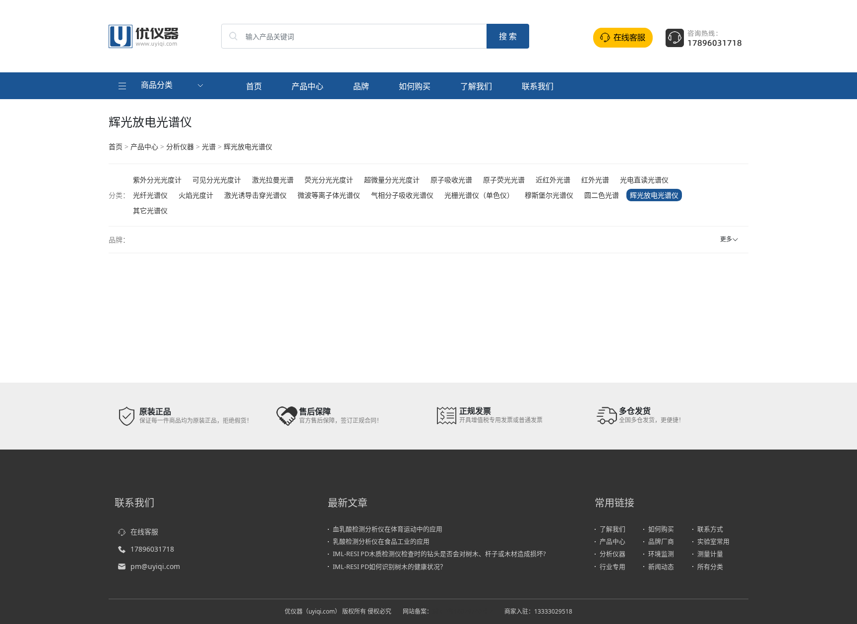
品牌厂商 (661, 541)
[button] (162, 85)
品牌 (361, 86)
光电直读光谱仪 (644, 179)
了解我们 (476, 86)
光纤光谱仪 (150, 195)
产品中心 (307, 86)
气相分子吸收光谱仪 (402, 195)
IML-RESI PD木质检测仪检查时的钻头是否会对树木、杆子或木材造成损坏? (439, 553)
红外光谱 (595, 179)
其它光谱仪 (150, 210)
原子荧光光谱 (504, 179)
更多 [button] (726, 239)
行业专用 (612, 566)
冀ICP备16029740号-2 (462, 611)
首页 (254, 86)
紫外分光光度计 (157, 179)
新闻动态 (661, 566)
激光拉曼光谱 (273, 179)
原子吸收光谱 (451, 179)
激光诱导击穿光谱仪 (255, 195)
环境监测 (661, 553)
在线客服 (144, 531)
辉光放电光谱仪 (248, 146)
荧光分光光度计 (329, 179)
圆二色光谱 (601, 195)
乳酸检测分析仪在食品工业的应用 (381, 541)
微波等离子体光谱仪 (329, 195)
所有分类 (710, 566)
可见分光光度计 (216, 179)
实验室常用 (713, 541)
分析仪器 (180, 146)
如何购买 (414, 86)
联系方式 (710, 528)
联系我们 (537, 86)
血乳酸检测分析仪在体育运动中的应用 (387, 528)
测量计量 (710, 553)
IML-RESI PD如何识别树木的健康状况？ (389, 566)
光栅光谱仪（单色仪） (479, 195)
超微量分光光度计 (392, 179)
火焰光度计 (196, 195)
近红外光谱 (553, 179)
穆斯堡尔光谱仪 (549, 195)
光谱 (209, 146)
